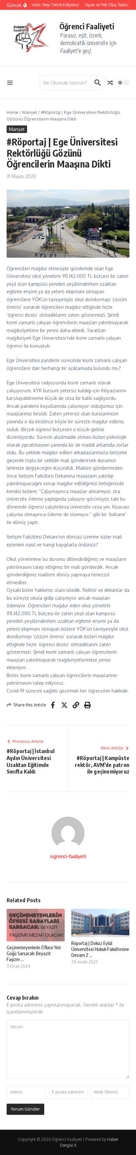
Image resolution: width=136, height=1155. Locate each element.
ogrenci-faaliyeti (68, 856)
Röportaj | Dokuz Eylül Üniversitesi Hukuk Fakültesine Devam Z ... (100, 949)
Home (12, 112)
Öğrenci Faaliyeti (86, 26)
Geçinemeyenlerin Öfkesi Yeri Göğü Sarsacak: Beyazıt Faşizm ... (34, 953)
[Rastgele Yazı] (110, 82)
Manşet (29, 112)
